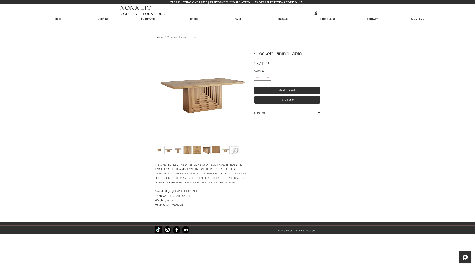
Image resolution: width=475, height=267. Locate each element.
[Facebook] (176, 229)
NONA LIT (135, 7)
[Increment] (268, 77)
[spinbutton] (262, 77)
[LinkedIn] (185, 229)
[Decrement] (257, 77)
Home (159, 37)
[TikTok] (158, 229)
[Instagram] (167, 229)
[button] (315, 13)
